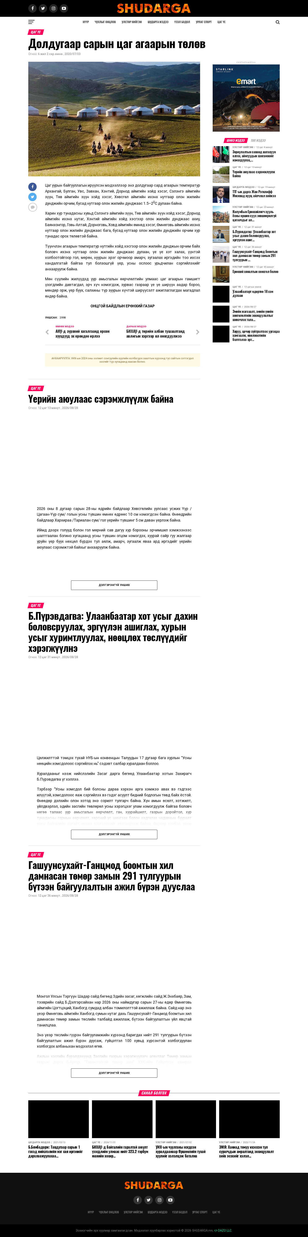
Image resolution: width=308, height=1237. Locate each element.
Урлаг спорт (204, 22)
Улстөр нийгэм (132, 22)
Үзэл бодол (182, 22)
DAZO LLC (224, 1230)
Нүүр (86, 22)
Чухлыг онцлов (105, 22)
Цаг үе (221, 22)
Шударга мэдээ (158, 22)
